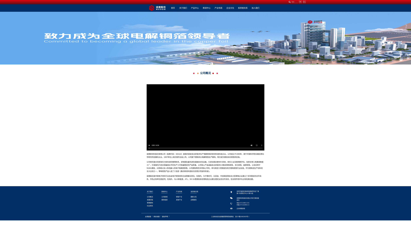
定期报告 (194, 200)
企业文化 (230, 8)
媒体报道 (165, 200)
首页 (173, 8)
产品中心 (195, 8)
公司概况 (150, 197)
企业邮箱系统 (241, 208)
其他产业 (179, 200)
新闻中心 (207, 8)
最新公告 (194, 197)
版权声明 (165, 216)
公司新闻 (165, 197)
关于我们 (183, 8)
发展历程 (150, 200)
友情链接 (148, 216)
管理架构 (150, 203)
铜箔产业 (179, 197)
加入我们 (255, 8)
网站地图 (157, 216)
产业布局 (218, 8)
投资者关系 (243, 8)
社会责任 (150, 206)
